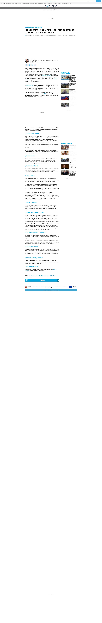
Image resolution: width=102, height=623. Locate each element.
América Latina (55, 10)
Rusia (45, 275)
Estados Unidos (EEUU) (39, 275)
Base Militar (45, 93)
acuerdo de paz (29, 85)
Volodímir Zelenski (28, 277)
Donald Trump (31, 275)
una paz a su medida (46, 75)
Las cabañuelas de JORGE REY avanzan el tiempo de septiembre (15, 3)
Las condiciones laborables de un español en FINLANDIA (56, 3)
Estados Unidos (49, 10)
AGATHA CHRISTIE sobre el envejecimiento (41, 3)
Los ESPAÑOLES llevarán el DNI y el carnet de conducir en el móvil (29, 3)
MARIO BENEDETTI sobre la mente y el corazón (69, 3)
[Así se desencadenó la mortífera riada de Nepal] (65, 85)
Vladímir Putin (52, 275)
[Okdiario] (51, 6)
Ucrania (48, 275)
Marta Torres (33, 59)
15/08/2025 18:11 (33, 62)
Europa (45, 10)
